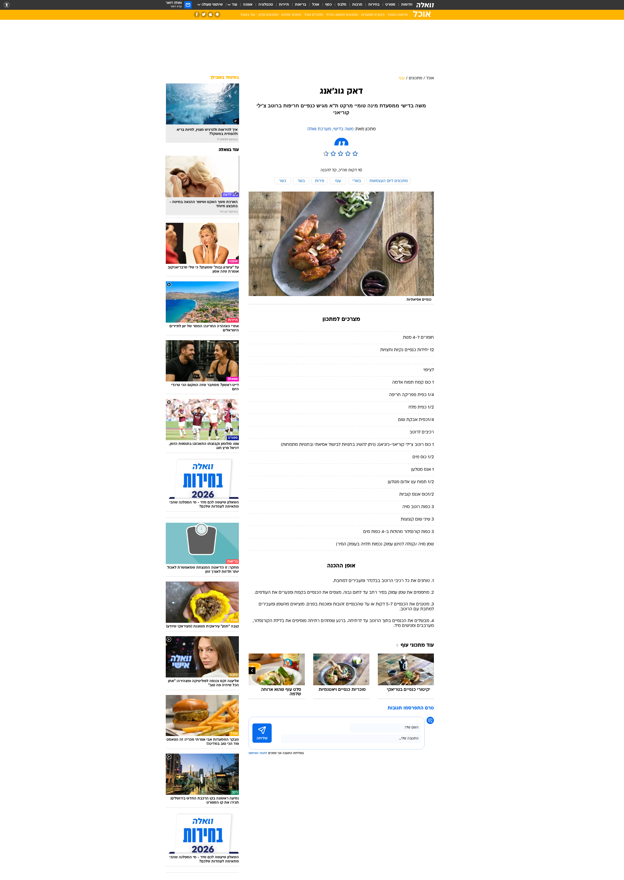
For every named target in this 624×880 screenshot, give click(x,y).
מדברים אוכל (313, 15)
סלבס (342, 5)
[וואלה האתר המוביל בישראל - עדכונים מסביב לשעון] (425, 4)
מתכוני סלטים (291, 15)
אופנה (248, 5)
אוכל (315, 5)
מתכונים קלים (268, 15)
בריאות (300, 5)
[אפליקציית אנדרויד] (217, 14)
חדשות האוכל (398, 15)
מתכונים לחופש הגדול (342, 15)
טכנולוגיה (265, 5)
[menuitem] (403, 5)
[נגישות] (7, 5)
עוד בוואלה (229, 150)
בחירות (374, 5)
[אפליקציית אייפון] (210, 14)
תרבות (357, 5)
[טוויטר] (204, 14)
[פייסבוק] (197, 14)
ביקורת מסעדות (372, 15)
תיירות (284, 5)
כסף (328, 5)
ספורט (390, 5)
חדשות (406, 5)
